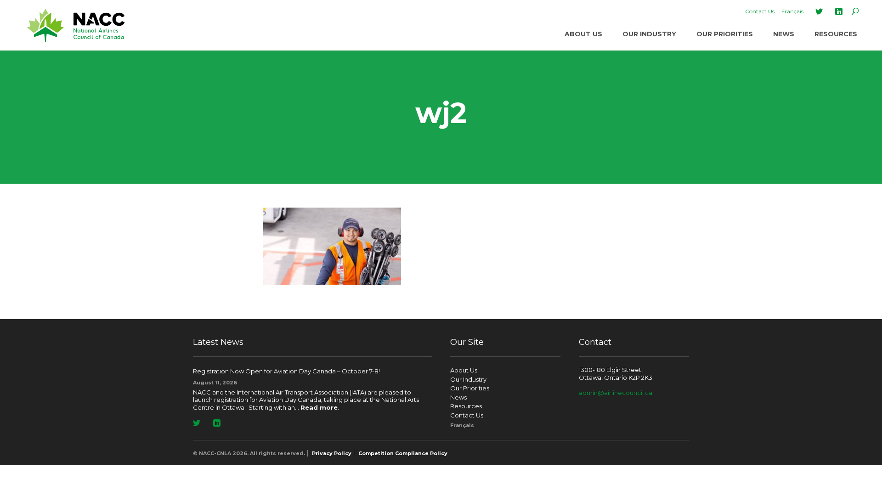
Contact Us (760, 11)
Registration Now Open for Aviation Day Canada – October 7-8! (286, 371)
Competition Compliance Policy (402, 453)
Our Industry (649, 34)
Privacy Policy (331, 453)
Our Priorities (724, 34)
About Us (583, 34)
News (783, 34)
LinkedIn (839, 11)
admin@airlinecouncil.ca (615, 392)
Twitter (819, 11)
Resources (835, 34)
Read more (319, 407)
